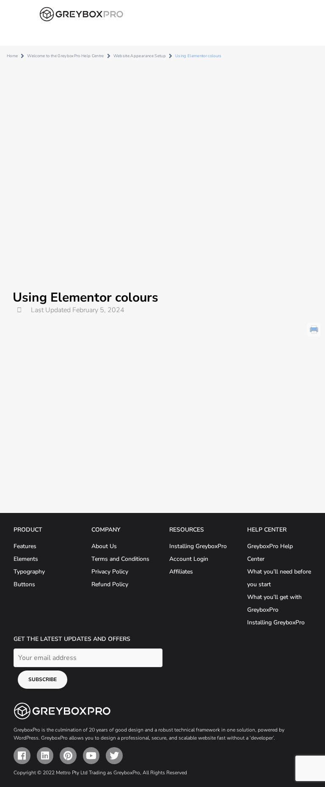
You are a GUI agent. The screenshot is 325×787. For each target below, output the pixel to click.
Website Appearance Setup (139, 55)
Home (12, 55)
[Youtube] (91, 755)
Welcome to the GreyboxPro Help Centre (65, 55)
